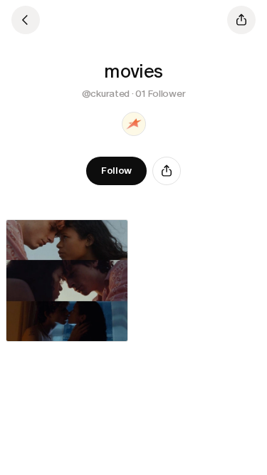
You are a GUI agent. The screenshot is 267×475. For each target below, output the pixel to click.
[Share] (166, 171)
